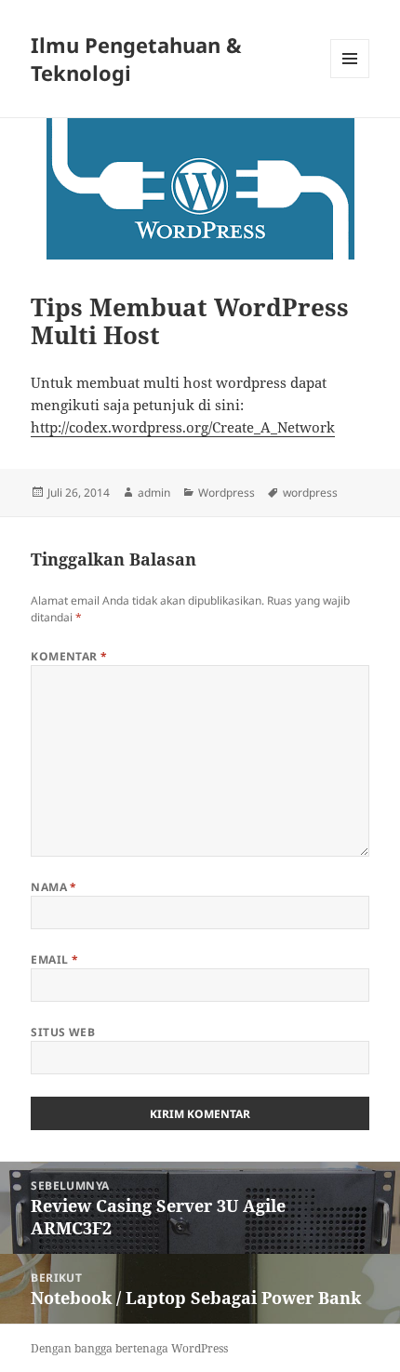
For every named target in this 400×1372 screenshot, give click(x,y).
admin (154, 492)
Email (54, 959)
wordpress (310, 492)
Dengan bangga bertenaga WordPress (129, 1348)
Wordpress (226, 492)
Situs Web (63, 1032)
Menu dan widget (350, 77)
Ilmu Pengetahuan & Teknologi (136, 59)
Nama (54, 887)
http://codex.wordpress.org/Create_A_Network (183, 427)
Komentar (69, 656)
